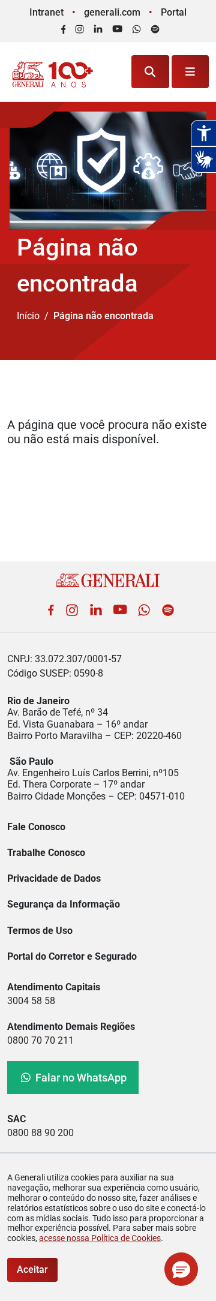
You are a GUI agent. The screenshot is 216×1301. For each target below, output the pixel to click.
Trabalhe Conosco (46, 852)
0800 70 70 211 (40, 1040)
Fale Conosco (36, 827)
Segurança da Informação (63, 904)
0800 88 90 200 (40, 1132)
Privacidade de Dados (54, 878)
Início (28, 316)
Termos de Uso (40, 930)
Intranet (46, 12)
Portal (174, 12)
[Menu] (190, 71)
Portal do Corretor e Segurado (72, 956)
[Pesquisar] (150, 71)
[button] (181, 1269)
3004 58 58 (31, 1000)
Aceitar (32, 1269)
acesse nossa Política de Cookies (100, 1238)
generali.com (112, 12)
